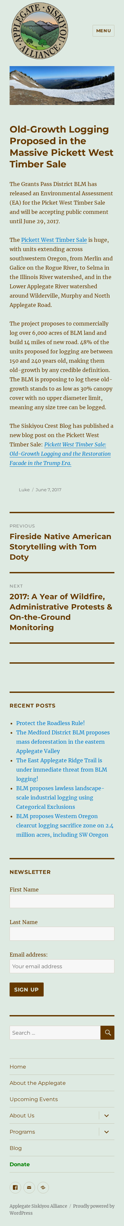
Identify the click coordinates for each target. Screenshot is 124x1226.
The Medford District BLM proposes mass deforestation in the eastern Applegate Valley (63, 741)
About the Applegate (38, 1083)
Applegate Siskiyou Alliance (38, 1206)
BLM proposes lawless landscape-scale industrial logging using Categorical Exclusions (60, 797)
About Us (22, 1115)
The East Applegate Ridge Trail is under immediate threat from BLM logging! (61, 769)
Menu (103, 30)
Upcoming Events (34, 1099)
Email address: (29, 954)
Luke (24, 489)
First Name (24, 889)
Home (18, 1067)
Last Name (24, 922)
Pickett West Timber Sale (54, 239)
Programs (22, 1132)
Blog (16, 1148)
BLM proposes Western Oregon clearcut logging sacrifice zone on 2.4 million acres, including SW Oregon (64, 825)
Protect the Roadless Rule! (50, 723)
